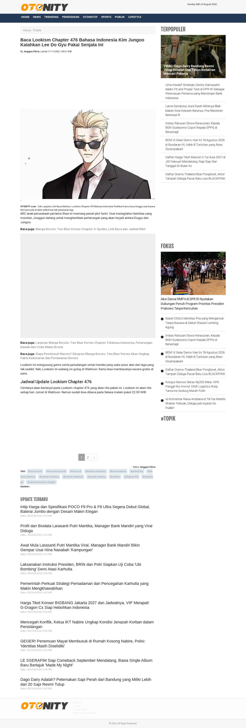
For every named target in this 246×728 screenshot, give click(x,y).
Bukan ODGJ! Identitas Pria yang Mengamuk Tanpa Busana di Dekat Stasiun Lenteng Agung (194, 323)
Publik (120, 17)
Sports (106, 17)
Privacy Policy (80, 709)
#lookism (115, 476)
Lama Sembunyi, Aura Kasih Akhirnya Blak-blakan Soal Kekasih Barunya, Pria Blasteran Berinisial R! (194, 110)
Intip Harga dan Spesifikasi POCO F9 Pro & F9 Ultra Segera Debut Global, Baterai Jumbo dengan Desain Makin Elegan (85, 509)
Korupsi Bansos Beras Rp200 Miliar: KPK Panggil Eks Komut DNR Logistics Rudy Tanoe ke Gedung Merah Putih (192, 386)
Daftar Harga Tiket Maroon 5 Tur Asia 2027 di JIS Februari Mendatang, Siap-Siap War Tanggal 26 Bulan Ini (195, 161)
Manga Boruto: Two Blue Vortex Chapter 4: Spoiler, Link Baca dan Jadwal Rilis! (90, 229)
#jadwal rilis (137, 471)
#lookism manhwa (49, 476)
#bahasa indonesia (96, 471)
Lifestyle (134, 17)
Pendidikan (70, 17)
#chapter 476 (131, 476)
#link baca (75, 471)
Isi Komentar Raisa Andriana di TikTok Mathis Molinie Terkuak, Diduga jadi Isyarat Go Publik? (195, 403)
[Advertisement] (87, 81)
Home (25, 17)
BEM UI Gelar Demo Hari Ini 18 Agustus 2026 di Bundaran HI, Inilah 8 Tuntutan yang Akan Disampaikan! (195, 144)
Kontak (76, 706)
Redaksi (77, 702)
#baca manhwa (118, 471)
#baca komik (35, 471)
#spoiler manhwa (97, 476)
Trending (51, 17)
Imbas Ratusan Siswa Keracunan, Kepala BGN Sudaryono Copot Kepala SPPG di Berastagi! (192, 127)
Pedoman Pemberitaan (85, 712)
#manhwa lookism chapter (41, 482)
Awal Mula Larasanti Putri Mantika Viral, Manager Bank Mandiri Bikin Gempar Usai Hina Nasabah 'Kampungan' (80, 547)
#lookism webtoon (73, 476)
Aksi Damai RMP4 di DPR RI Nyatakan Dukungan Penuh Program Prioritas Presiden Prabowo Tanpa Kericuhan (192, 303)
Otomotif (90, 17)
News (37, 17)
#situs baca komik (56, 471)
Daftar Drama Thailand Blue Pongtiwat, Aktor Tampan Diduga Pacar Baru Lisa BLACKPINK (195, 176)
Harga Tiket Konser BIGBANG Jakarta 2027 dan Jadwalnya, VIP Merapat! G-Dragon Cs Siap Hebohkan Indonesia (84, 605)
